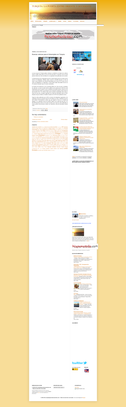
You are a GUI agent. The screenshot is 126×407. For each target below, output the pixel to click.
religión (39, 145)
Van (38, 150)
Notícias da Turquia (78, 255)
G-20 (61, 135)
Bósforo (59, 129)
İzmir (37, 139)
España (66, 133)
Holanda (37, 138)
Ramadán (63, 144)
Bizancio (51, 129)
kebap (63, 139)
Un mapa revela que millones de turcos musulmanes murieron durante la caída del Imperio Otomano (86, 127)
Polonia (57, 144)
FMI (53, 135)
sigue (88, 240)
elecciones (53, 133)
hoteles (40, 138)
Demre (48, 132)
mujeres (55, 141)
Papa (37, 144)
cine (49, 130)
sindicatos (64, 145)
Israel (66, 138)
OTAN (66, 143)
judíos (54, 139)
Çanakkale (34, 130)
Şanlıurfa (54, 145)
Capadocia (38, 130)
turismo (48, 148)
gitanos (43, 136)
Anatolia (50, 128)
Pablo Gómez (83, 213)
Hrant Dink (44, 138)
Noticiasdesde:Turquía (78, 311)
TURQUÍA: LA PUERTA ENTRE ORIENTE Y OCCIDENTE (61, 6)
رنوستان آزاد (76, 293)
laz (36, 140)
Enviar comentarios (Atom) (43, 121)
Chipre (44, 130)
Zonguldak (53, 150)
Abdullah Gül (34, 126)
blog (54, 129)
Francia (56, 135)
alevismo (33, 128)
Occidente (48, 143)
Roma (44, 145)
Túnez (41, 148)
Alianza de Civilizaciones (43, 128)
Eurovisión (47, 135)
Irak (59, 138)
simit (61, 145)
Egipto (41, 133)
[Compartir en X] (44, 110)
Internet (57, 138)
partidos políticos (46, 144)
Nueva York (41, 143)
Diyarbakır (61, 132)
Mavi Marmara (59, 140)
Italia (35, 139)
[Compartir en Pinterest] (47, 110)
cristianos (34, 132)
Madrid (40, 140)
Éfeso (33, 133)
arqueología (35, 129)
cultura (37, 132)
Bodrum (56, 129)
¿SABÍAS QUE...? (52, 21)
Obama (44, 143)
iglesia (50, 138)
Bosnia (62, 129)
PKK (55, 144)
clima (55, 130)
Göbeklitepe (47, 136)
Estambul (42, 135)
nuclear (36, 143)
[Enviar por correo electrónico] (41, 110)
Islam (63, 138)
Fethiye (51, 135)
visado (42, 150)
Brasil (64, 129)
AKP (63, 126)
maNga (43, 140)
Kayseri (60, 139)
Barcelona (47, 129)
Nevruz (33, 143)
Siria (67, 145)
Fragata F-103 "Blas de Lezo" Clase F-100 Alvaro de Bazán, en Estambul (85, 303)
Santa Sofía (58, 145)
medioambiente (40, 141)
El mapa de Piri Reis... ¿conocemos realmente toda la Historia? (86, 119)
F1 (49, 135)
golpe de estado (53, 136)
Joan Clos (51, 139)
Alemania (66, 126)
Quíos (60, 144)
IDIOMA (59, 21)
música (61, 141)
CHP (47, 130)
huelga (47, 138)
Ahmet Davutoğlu (53, 126)
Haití (61, 136)
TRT (38, 148)
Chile (41, 130)
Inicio (51, 119)
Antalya (59, 128)
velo (40, 150)
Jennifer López (46, 139)
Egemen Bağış (37, 133)
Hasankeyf (34, 138)
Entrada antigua (64, 119)
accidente (39, 126)
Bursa (67, 129)
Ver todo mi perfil (75, 219)
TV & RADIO (75, 21)
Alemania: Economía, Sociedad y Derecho (82, 274)
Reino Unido (34, 145)
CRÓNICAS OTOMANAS (79, 300)
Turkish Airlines (53, 148)
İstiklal (33, 139)
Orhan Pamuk (56, 143)
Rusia (47, 145)
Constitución (65, 130)
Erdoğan (58, 133)
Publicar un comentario (38, 117)
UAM (58, 148)
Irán (61, 138)
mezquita (51, 141)
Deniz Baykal (52, 132)
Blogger (83, 397)
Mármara (53, 140)
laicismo (33, 140)
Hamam (66, 136)
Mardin (50, 140)
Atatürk (44, 129)
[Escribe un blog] (43, 110)
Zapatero (49, 150)
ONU (53, 143)
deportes (57, 132)
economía (38, 110)
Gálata (64, 135)
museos (58, 141)
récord (67, 144)
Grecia (57, 136)
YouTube (45, 150)
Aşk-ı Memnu (40, 129)
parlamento (40, 144)
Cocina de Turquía (77, 282)
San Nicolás (50, 145)
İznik (39, 139)
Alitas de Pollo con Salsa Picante (85, 283)
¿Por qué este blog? (83, 102)
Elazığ (50, 133)
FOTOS (64, 21)
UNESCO (61, 148)
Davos (45, 132)
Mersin (45, 141)
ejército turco (45, 133)
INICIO (32, 21)
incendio (54, 138)
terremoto (54, 146)
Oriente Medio (62, 143)
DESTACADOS (38, 21)
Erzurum (62, 133)
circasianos (52, 130)
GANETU (33, 136)
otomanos (34, 144)
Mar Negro (47, 140)
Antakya (56, 128)
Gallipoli (66, 135)
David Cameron (41, 132)
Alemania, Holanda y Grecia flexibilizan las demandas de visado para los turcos (86, 137)
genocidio (40, 136)
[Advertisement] (61, 45)
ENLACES (82, 21)
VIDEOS (69, 21)
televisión (49, 146)
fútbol (59, 135)
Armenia (66, 128)
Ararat (62, 128)
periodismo (52, 144)
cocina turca (59, 130)
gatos (36, 136)
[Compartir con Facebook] (45, 110)
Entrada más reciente (36, 119)
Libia (38, 140)
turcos (44, 148)
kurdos (66, 139)
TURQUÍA (45, 21)
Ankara (53, 128)
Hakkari (63, 136)
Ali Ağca (37, 128)
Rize (42, 145)
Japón (42, 139)
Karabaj (57, 139)
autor (39, 392)
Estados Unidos (35, 135)
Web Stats (77, 387)
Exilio (75, 294)
